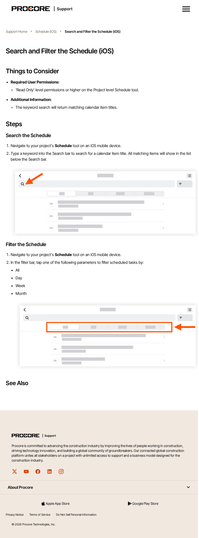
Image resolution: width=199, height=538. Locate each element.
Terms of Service (39, 514)
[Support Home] (98, 8)
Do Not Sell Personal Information (76, 514)
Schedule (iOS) (46, 31)
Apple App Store (57, 503)
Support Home (16, 31)
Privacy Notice (15, 514)
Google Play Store (145, 503)
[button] (186, 9)
